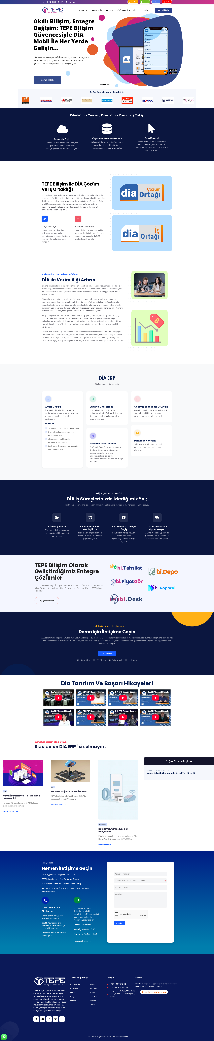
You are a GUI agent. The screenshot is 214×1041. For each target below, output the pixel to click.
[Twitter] (55, 1019)
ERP (52, 787)
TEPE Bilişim (47, 884)
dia (5, 791)
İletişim (145, 10)
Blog (135, 10)
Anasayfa (83, 10)
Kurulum (134, 2)
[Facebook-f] (62, 1019)
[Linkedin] (36, 1019)
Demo (157, 2)
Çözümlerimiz (123, 10)
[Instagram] (49, 1019)
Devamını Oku (9, 811)
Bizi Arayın (47, 911)
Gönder (119, 923)
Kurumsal (96, 10)
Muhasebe (102, 824)
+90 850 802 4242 (54, 2)
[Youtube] (42, 1019)
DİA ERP (109, 10)
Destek (168, 2)
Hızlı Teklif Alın (163, 10)
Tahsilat (146, 2)
